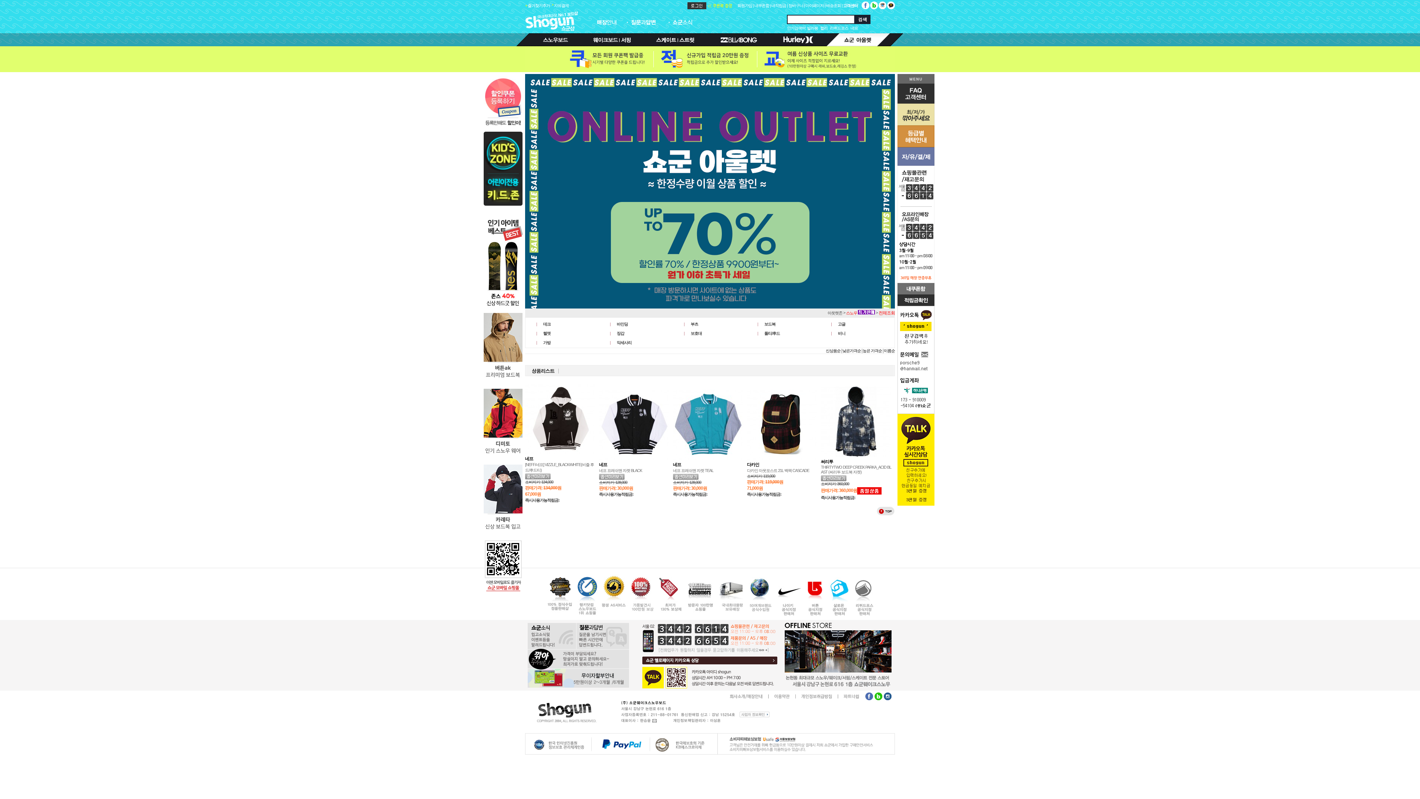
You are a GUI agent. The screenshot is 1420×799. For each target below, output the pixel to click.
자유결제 (561, 5)
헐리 (824, 28)
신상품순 (833, 350)
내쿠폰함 (761, 5)
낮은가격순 (851, 350)
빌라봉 (812, 28)
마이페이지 (814, 5)
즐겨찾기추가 (539, 5)
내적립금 (778, 5)
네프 (854, 28)
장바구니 (795, 5)
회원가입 (744, 5)
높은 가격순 (872, 350)
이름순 (889, 350)
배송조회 (833, 5)
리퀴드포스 (839, 28)
